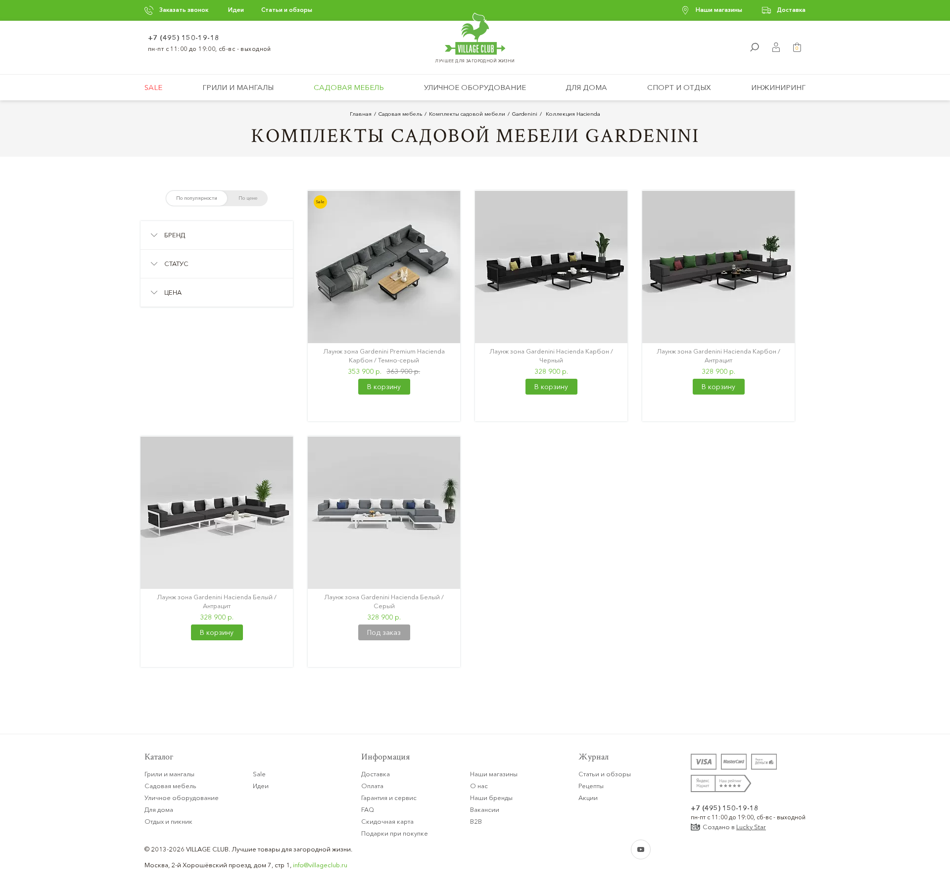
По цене (247, 198)
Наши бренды (491, 798)
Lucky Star (751, 827)
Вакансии (484, 809)
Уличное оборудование (475, 87)
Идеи (236, 9)
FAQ (367, 809)
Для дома (586, 87)
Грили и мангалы (238, 87)
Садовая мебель (349, 87)
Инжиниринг (778, 87)
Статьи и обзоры (286, 9)
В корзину (384, 386)
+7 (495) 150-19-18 (184, 37)
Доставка (791, 9)
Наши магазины (719, 9)
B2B (476, 821)
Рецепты (591, 786)
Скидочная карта (387, 821)
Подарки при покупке (394, 833)
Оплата (372, 786)
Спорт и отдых (679, 87)
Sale (153, 87)
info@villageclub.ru (320, 865)
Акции (588, 798)
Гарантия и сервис (389, 798)
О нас (479, 786)
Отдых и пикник (168, 821)
